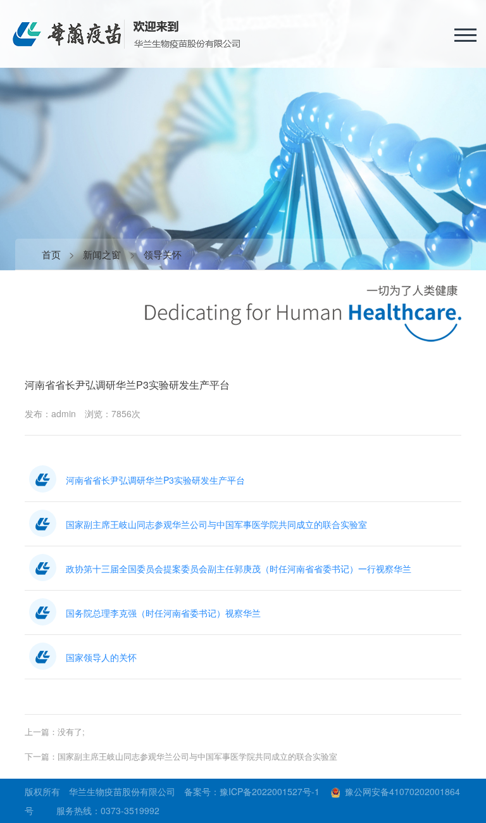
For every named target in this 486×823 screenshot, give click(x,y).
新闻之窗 (102, 254)
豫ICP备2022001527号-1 (270, 791)
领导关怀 (163, 254)
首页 (51, 254)
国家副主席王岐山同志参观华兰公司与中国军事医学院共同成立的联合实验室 (197, 756)
